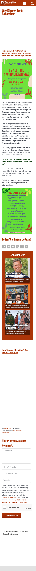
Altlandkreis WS (17, 431)
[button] (4, 246)
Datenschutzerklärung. (10, 497)
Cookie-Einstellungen (10, 534)
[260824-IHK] (17, 259)
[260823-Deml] (17, 311)
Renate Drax (7, 428)
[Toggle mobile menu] (24, 3)
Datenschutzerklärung (10, 532)
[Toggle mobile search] (32, 3)
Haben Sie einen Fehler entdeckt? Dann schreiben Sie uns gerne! (15, 351)
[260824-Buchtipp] (17, 285)
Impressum (24, 532)
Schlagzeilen (5, 432)
